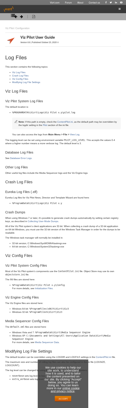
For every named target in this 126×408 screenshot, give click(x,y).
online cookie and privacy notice (65, 390)
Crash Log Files (20, 75)
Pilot (45, 125)
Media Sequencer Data (47, 342)
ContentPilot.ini (65, 121)
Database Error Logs (21, 158)
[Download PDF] (33, 17)
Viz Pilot (9, 28)
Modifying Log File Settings (26, 82)
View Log (74, 134)
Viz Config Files (20, 79)
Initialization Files (44, 288)
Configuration (22, 28)
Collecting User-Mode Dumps (43, 221)
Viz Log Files (18, 72)
